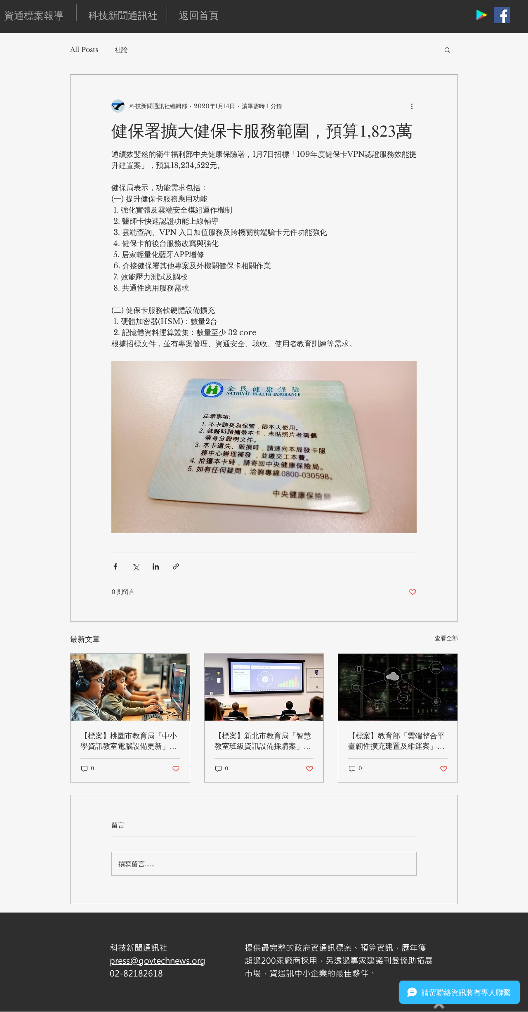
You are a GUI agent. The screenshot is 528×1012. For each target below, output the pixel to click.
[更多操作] (412, 106)
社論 (121, 49)
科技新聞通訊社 (123, 15)
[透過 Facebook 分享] (115, 566)
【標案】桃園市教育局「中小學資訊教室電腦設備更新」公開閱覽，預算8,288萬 (128, 741)
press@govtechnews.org (157, 960)
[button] (447, 49)
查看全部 (446, 638)
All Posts (84, 49)
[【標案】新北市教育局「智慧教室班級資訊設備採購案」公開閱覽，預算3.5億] (264, 687)
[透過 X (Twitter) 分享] (135, 566)
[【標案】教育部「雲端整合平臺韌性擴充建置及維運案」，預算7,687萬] (397, 687)
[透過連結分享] (176, 566)
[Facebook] (502, 15)
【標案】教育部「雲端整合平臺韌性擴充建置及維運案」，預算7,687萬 (396, 741)
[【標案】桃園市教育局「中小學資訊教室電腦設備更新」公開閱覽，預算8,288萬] (130, 687)
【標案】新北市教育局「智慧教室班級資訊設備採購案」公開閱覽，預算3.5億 (262, 741)
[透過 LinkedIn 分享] (156, 566)
